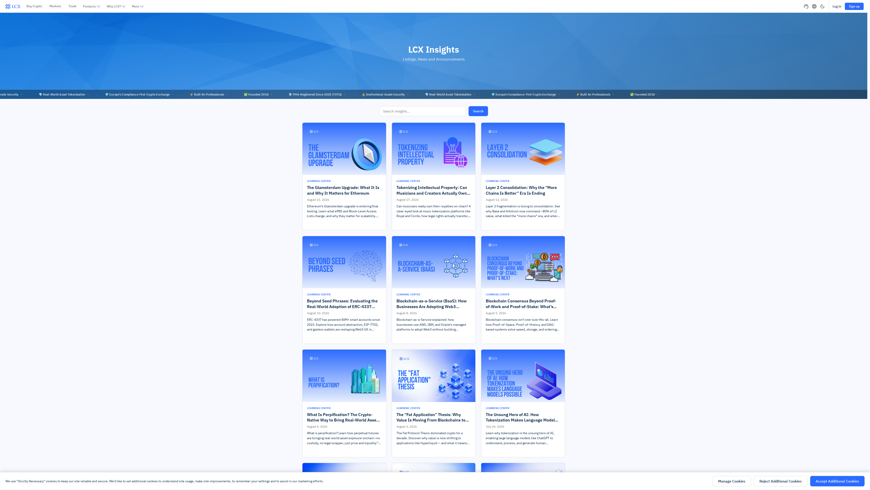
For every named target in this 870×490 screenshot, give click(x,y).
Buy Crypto (34, 6)
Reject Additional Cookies (780, 481)
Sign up (854, 6)
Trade (72, 6)
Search (478, 111)
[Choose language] (814, 6)
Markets (55, 6)
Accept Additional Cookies (837, 481)
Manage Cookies (731, 481)
